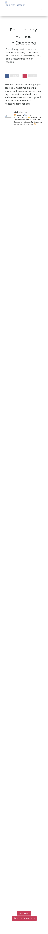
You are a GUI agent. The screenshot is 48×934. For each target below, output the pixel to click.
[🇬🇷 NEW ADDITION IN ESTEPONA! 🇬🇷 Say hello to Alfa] (38, 270)
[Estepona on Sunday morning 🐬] (9, 138)
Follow (15, 76)
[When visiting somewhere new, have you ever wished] (24, 385)
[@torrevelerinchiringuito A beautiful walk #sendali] (9, 659)
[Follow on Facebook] (7, 76)
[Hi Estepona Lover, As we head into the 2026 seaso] (24, 778)
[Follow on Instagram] (25, 76)
